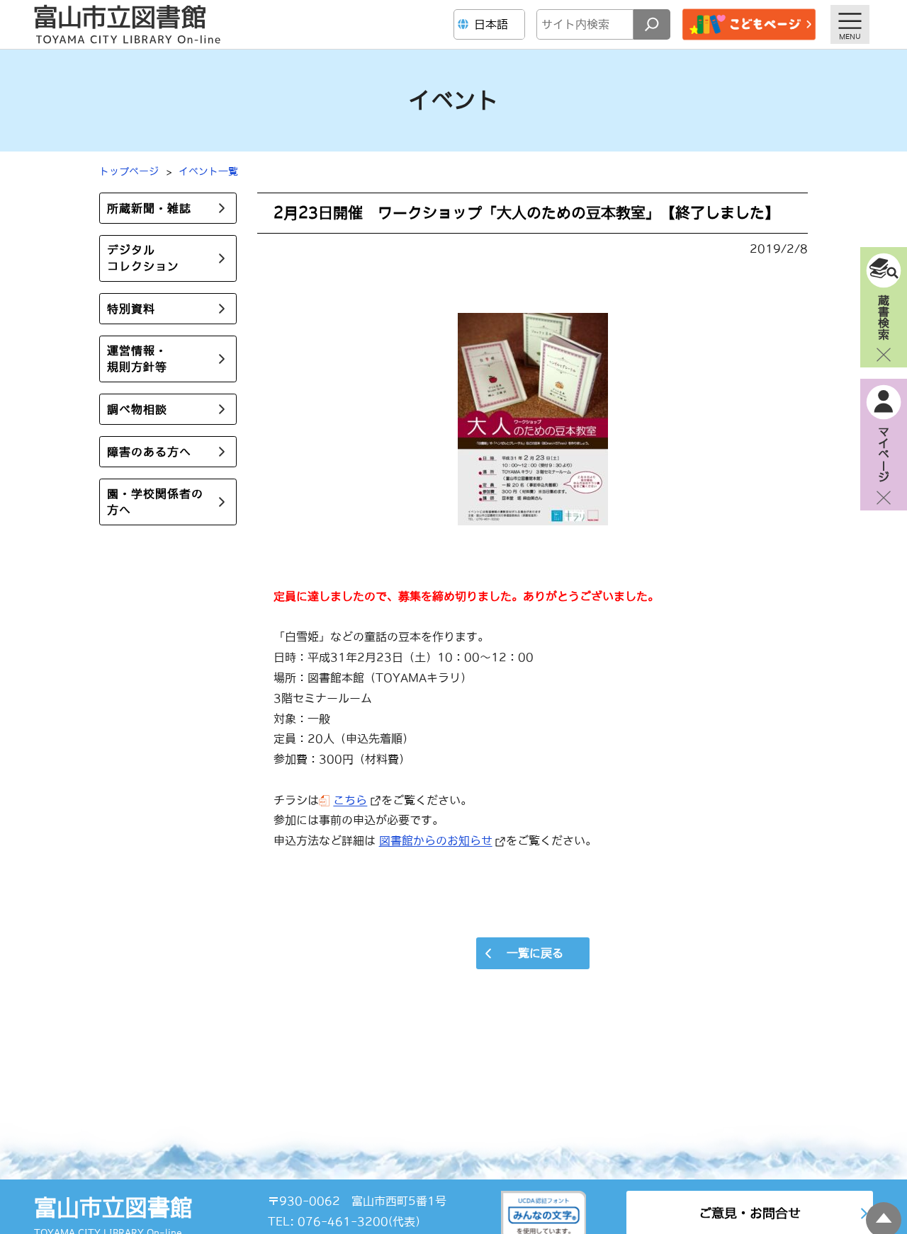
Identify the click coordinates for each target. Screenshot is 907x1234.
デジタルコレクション (143, 258)
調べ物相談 (137, 409)
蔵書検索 (883, 316)
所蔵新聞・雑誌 (149, 208)
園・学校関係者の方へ (155, 501)
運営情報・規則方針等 (137, 358)
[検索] (651, 24)
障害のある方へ (149, 451)
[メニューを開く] (849, 24)
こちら (350, 800)
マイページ (883, 453)
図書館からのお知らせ (435, 840)
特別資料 (131, 308)
